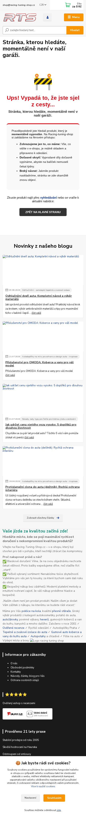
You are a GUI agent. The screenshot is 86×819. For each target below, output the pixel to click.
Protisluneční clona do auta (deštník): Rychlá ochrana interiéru (42, 488)
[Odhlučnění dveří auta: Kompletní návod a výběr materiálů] (43, 270)
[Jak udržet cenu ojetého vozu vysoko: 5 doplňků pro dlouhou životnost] (43, 399)
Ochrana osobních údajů (25, 680)
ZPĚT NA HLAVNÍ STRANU (43, 212)
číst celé (36, 313)
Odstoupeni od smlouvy (17, 754)
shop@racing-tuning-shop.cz (19, 5)
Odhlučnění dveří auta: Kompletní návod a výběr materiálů (38, 297)
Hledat (75, 30)
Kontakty (16, 672)
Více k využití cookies (43, 786)
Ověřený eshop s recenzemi (19, 703)
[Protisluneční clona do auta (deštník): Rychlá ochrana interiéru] (43, 461)
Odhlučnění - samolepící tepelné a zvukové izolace (46, 290)
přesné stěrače (61, 611)
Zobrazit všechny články (40, 517)
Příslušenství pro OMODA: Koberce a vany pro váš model (39, 364)
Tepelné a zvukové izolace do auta (25, 632)
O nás (14, 663)
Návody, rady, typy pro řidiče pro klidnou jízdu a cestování (49, 419)
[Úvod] (19, 17)
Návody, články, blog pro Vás (28, 676)
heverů (44, 619)
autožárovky (10, 619)
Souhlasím (54, 798)
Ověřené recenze (13, 628)
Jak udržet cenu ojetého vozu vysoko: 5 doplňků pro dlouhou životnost (40, 426)
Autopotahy (38, 636)
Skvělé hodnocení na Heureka (20, 747)
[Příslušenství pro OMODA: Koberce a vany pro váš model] (43, 336)
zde (59, 810)
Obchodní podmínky (22, 667)
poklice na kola (31, 611)
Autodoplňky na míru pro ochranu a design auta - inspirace (49, 356)
